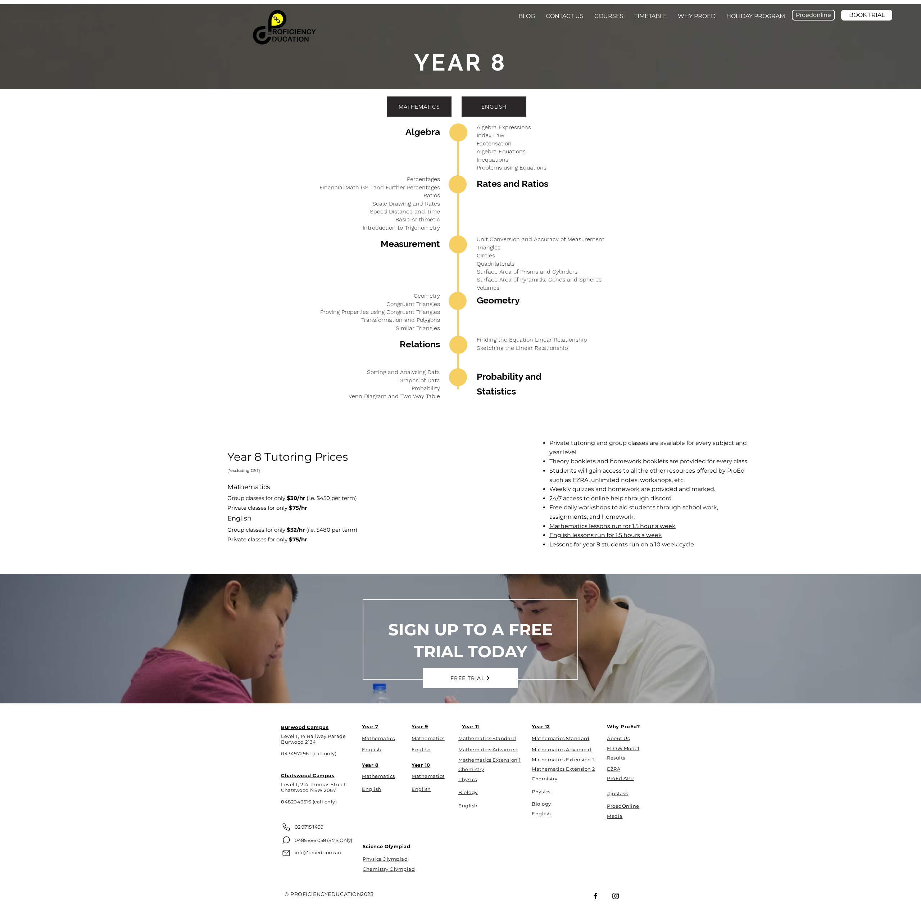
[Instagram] (615, 896)
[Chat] (286, 840)
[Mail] (286, 853)
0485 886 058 (310, 840)
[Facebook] (595, 896)
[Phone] (286, 827)
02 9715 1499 (309, 827)
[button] (564, 16)
